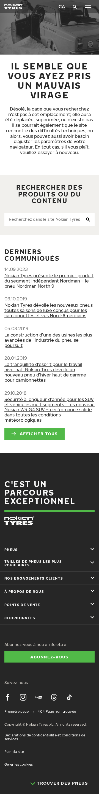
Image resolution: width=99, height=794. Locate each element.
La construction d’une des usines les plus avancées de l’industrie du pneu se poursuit (48, 340)
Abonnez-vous (49, 656)
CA (62, 6)
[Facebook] (7, 697)
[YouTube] (38, 697)
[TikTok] (69, 697)
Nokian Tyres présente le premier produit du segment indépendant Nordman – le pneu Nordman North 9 (49, 281)
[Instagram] (23, 697)
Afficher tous (39, 433)
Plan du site (14, 752)
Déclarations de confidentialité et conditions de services (44, 737)
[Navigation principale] (88, 6)
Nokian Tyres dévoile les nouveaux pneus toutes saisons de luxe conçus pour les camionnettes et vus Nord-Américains (48, 310)
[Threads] (54, 697)
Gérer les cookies (18, 764)
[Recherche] (74, 6)
